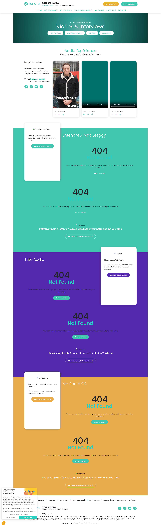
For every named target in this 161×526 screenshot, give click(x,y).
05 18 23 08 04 (130, 4)
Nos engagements (50, 10)
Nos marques (52, 500)
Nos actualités (64, 500)
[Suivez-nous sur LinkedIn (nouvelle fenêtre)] (31, 86)
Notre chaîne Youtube (43, 146)
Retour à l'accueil (99, 173)
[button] (4, 523)
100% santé (122, 10)
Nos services (99, 10)
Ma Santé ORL (106, 33)
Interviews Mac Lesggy (74, 33)
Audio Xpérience (55, 33)
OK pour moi (28, 517)
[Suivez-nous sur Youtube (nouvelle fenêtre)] (36, 86)
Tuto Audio (92, 33)
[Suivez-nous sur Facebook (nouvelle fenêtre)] (26, 86)
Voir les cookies (10, 517)
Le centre (38, 10)
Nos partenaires (39, 500)
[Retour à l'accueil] (32, 4)
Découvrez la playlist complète (80, 237)
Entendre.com (121, 500)
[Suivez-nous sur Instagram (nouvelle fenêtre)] (41, 86)
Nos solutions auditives (83, 10)
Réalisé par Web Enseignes (70, 523)
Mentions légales (108, 500)
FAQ (90, 500)
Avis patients (111, 10)
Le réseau (132, 500)
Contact (97, 500)
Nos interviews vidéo (79, 500)
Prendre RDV (112, 4)
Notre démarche (66, 10)
